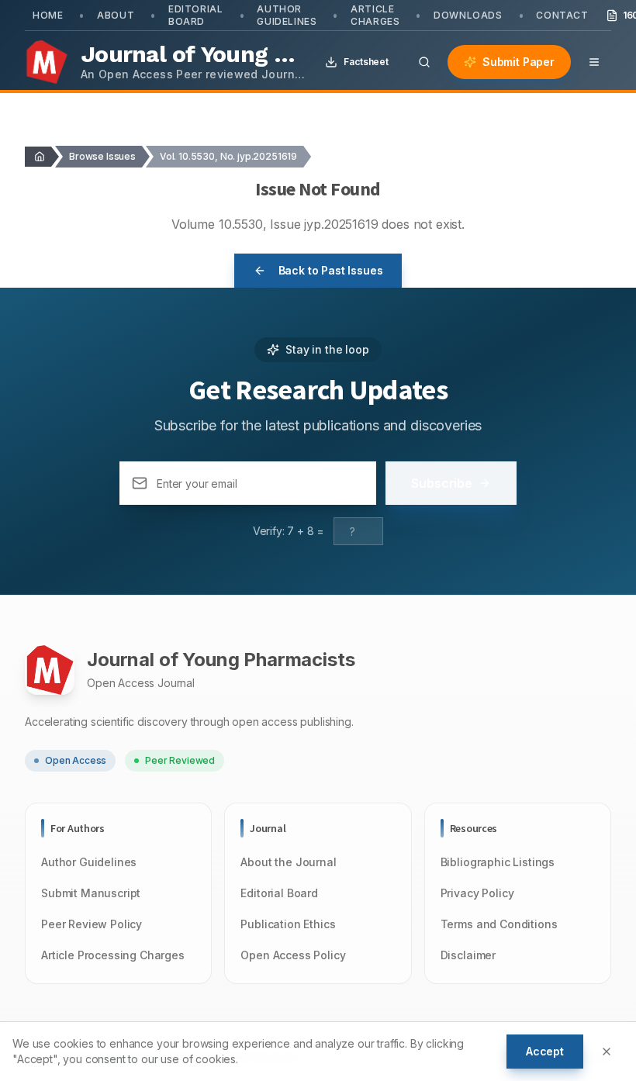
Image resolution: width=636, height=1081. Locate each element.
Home (48, 15)
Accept (545, 1051)
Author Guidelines (286, 15)
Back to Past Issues (330, 270)
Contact (562, 15)
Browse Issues (102, 156)
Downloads (468, 15)
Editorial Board (195, 15)
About (115, 15)
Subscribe (441, 483)
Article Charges (375, 15)
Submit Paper (518, 61)
